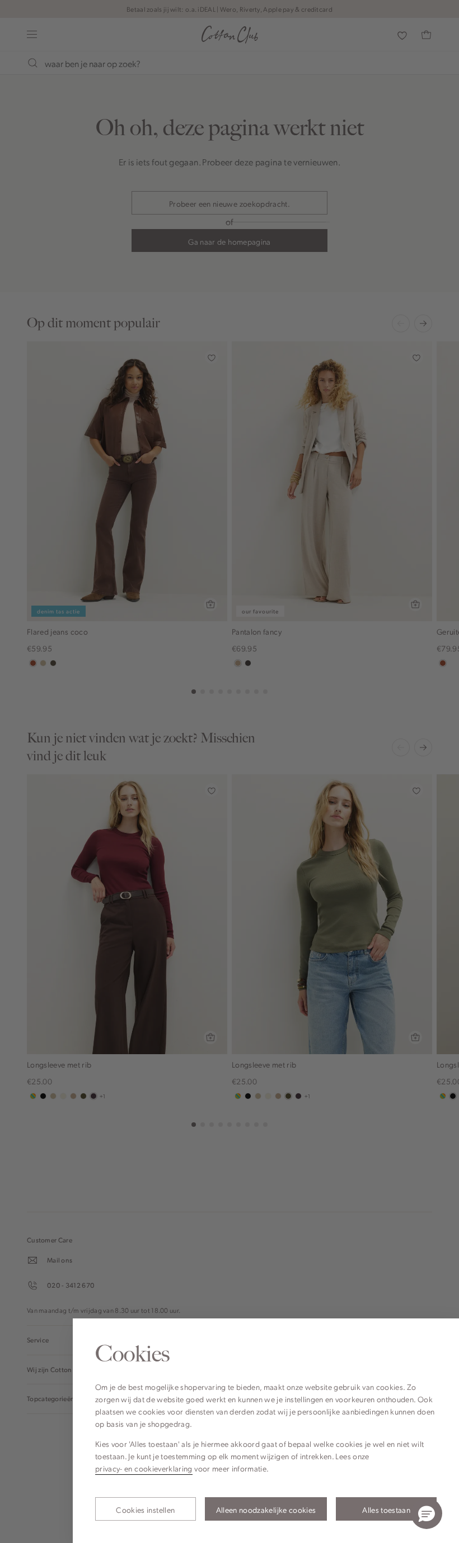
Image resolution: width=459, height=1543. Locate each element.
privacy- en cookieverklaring (144, 1468)
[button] (426, 1513)
